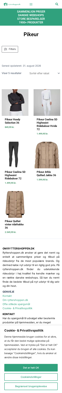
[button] (57, 4)
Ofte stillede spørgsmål (16, 304)
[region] (31, 359)
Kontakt (7, 295)
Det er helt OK (31, 367)
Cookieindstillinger (31, 376)
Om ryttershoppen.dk (15, 300)
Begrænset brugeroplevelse (31, 386)
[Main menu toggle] (31, 4)
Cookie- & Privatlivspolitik (17, 308)
